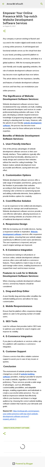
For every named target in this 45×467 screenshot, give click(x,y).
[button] (4, 31)
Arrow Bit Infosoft (15, 4)
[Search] (41, 4)
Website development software (16, 428)
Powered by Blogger (24, 464)
